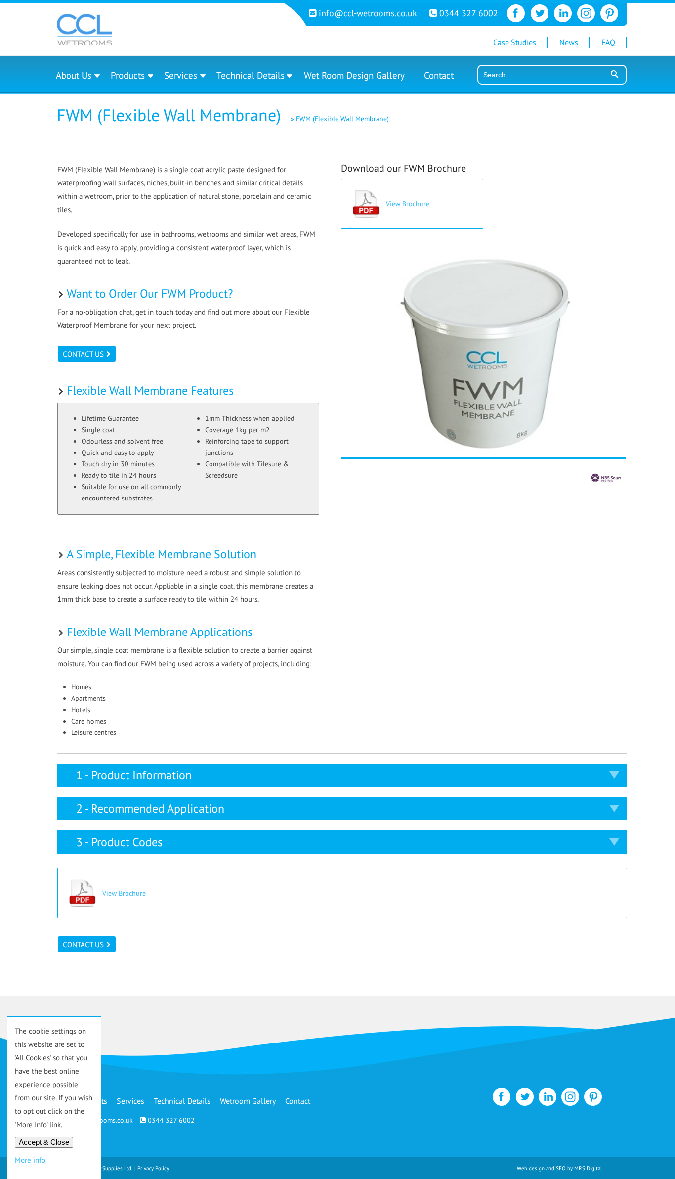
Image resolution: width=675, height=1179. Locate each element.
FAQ (608, 42)
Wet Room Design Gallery (354, 75)
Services (180, 75)
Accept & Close (44, 1142)
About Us (73, 75)
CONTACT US (83, 354)
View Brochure (407, 203)
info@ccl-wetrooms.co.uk (368, 13)
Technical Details (250, 75)
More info (30, 1160)
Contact (439, 75)
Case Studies (514, 42)
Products (128, 75)
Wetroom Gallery (248, 1101)
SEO (561, 1168)
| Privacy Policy (151, 1168)
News (568, 42)
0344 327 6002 (467, 13)
